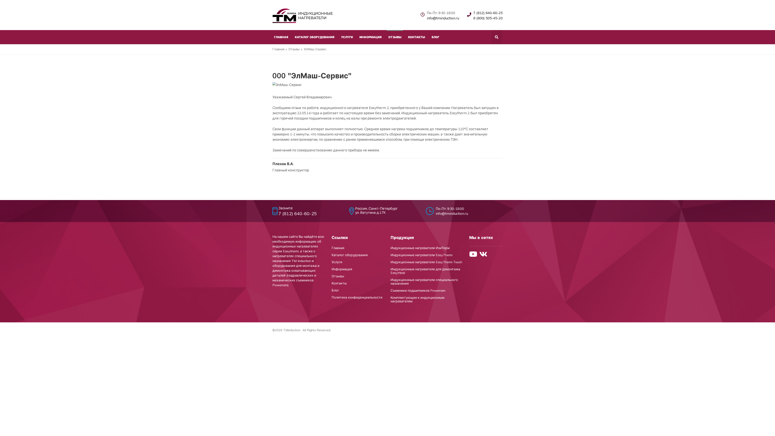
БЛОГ (435, 37)
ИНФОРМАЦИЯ (370, 37)
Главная (278, 49)
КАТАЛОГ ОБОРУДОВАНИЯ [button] (314, 37)
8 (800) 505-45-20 (488, 18)
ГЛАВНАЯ (281, 37)
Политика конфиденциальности (357, 297)
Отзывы (294, 49)
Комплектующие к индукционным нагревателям (417, 299)
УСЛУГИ (347, 37)
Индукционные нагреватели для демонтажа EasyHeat (425, 271)
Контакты (339, 283)
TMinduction (291, 330)
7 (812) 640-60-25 (488, 13)
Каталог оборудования (350, 255)
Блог (335, 290)
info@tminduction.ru (443, 18)
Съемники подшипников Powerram (418, 290)
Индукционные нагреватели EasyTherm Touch (426, 262)
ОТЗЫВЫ (394, 37)
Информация (342, 269)
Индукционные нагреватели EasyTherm (421, 255)
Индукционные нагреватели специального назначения (424, 281)
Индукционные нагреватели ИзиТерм (420, 248)
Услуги (337, 262)
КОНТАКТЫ (416, 37)
